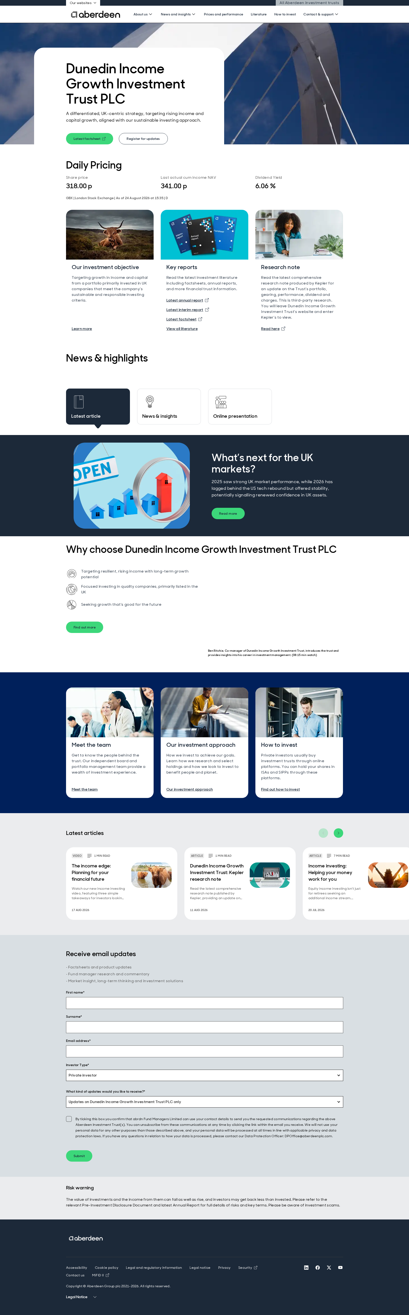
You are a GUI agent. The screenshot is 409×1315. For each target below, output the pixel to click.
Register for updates (143, 139)
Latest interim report (187, 309)
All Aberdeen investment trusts (309, 2)
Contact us (75, 1275)
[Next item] (338, 833)
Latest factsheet (93, 139)
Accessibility (76, 1267)
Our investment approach (189, 789)
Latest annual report (187, 300)
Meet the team (85, 789)
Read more (228, 513)
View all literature (182, 328)
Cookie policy (106, 1267)
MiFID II (100, 1275)
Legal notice (200, 1267)
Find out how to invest (280, 789)
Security (247, 1267)
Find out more (85, 627)
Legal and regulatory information (154, 1267)
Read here (273, 328)
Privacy (224, 1267)
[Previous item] (323, 833)
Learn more (82, 328)
